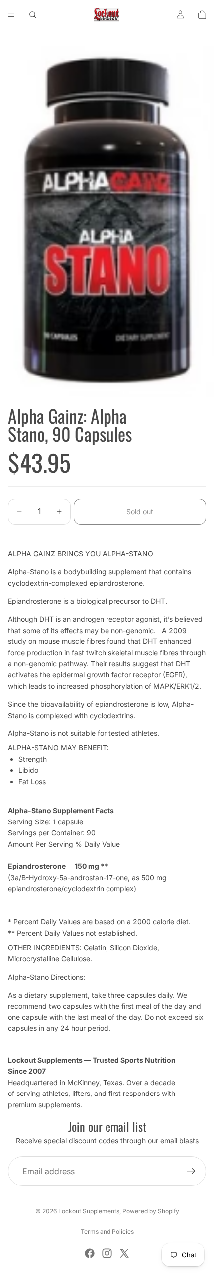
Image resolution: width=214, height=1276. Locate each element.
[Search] (33, 15)
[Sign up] (191, 1171)
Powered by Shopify (150, 1211)
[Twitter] (124, 1253)
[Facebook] (90, 1253)
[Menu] (11, 14)
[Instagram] (107, 1253)
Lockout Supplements (88, 1211)
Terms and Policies (107, 1231)
